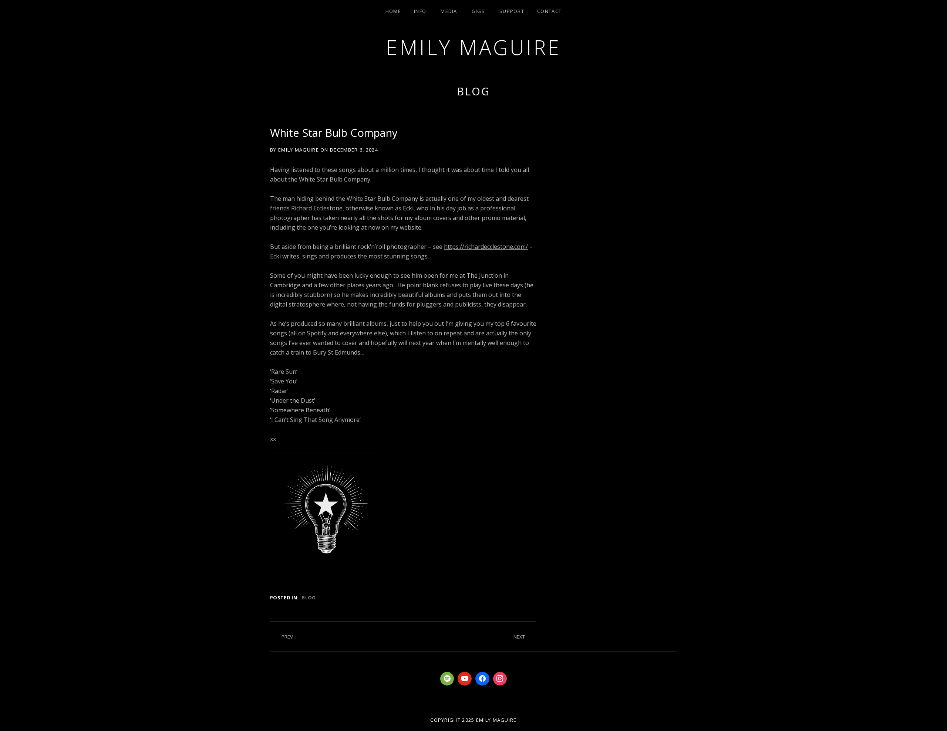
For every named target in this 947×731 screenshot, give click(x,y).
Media (449, 11)
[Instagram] (500, 679)
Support (511, 11)
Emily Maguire (473, 47)
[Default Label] (447, 679)
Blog (473, 91)
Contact (549, 11)
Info (420, 11)
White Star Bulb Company (334, 179)
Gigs (478, 11)
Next (519, 636)
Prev (287, 636)
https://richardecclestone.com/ (486, 247)
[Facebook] (482, 679)
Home (393, 11)
